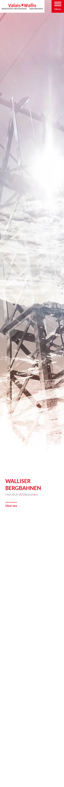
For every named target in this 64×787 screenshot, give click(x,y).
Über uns (11, 505)
